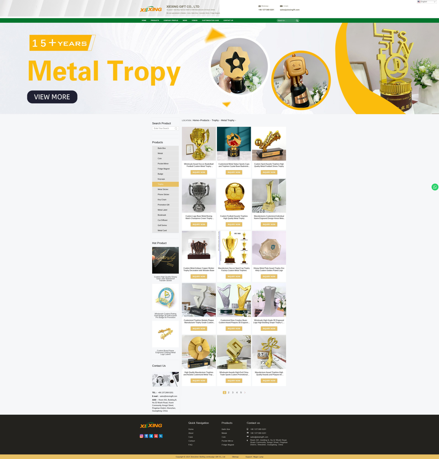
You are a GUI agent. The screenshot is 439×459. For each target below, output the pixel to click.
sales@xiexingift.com (164, 396)
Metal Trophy (227, 120)
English (423, 2)
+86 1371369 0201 (162, 393)
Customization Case (210, 20)
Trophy (215, 120)
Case (190, 437)
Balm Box (226, 429)
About (190, 433)
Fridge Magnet (228, 445)
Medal (224, 433)
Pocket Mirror (227, 441)
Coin (224, 437)
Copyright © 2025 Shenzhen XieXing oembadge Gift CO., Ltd (200, 456)
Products (155, 20)
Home (144, 20)
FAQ (190, 445)
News (185, 20)
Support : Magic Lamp (254, 456)
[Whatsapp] (435, 187)
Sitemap (235, 456)
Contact (191, 441)
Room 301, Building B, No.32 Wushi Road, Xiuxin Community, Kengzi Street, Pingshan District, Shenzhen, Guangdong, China (164, 405)
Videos (194, 20)
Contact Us (228, 20)
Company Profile (171, 20)
